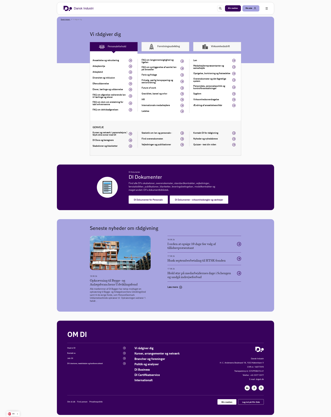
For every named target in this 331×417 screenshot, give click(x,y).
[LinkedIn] (247, 388)
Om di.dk (71, 402)
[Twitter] (261, 388)
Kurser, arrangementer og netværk (157, 354)
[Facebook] (254, 388)
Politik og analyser (146, 364)
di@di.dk (260, 379)
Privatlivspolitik (96, 402)
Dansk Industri (65, 19)
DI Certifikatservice (147, 375)
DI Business (142, 370)
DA (13, 414)
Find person (82, 402)
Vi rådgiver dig (143, 348)
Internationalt (143, 380)
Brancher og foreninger (149, 359)
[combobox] (13, 413)
